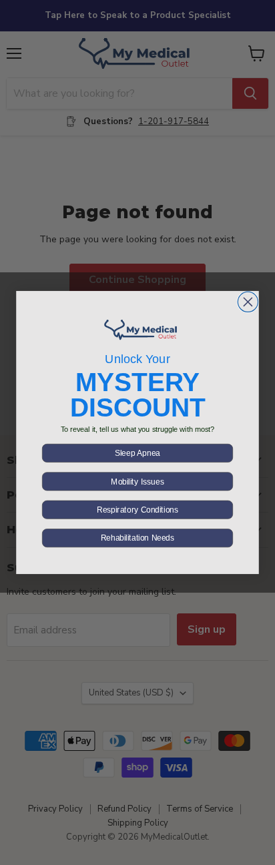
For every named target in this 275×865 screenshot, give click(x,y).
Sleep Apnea (137, 453)
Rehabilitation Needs (137, 537)
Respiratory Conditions (137, 509)
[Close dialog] (248, 302)
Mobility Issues (137, 481)
